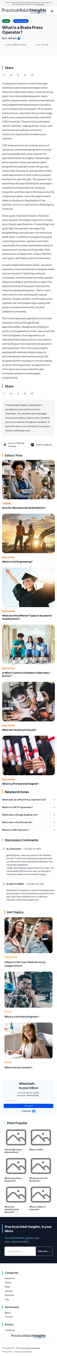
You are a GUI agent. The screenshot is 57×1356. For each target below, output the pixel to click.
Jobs (7, 1299)
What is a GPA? (36, 1149)
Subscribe (29, 1106)
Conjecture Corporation (30, 1348)
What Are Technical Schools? (19, 729)
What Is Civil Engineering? (17, 561)
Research (9, 1295)
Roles (8, 1011)
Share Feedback (44, 444)
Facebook (10, 1330)
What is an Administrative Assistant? (12, 1209)
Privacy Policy (7, 1352)
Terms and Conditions (23, 1352)
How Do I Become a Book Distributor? (24, 507)
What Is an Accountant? (18, 1067)
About (8, 1312)
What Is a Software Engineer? (22, 1016)
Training (8, 1290)
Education (8, 557)
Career (6, 503)
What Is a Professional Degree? (20, 783)
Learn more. (40, 4)
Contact (9, 1316)
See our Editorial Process (16, 445)
